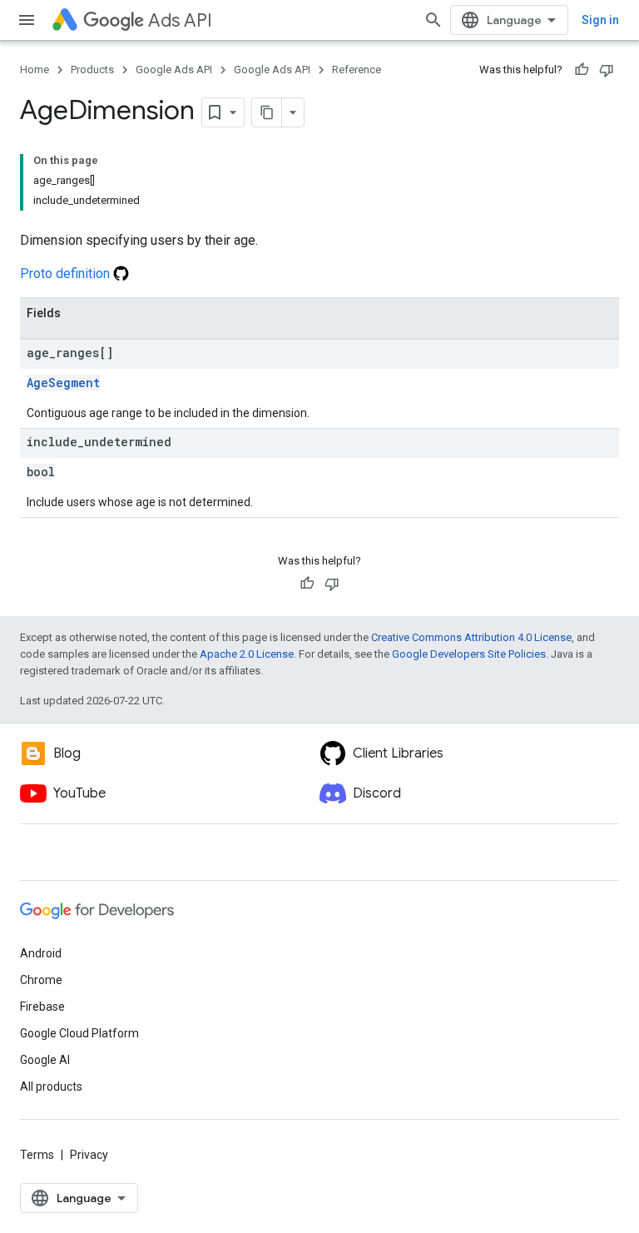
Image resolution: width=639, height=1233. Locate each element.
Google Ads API (174, 69)
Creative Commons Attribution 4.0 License (471, 637)
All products (51, 1086)
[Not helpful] (606, 69)
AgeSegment (63, 382)
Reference (356, 69)
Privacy (89, 1154)
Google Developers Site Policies (469, 654)
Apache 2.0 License (247, 654)
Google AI (45, 1059)
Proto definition (66, 273)
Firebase (42, 1006)
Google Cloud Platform (79, 1033)
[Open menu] (26, 20)
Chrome (41, 980)
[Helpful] (581, 69)
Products (92, 69)
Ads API (180, 20)
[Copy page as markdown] (267, 112)
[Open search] (433, 20)
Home (34, 69)
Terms (37, 1154)
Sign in (600, 20)
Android (41, 953)
